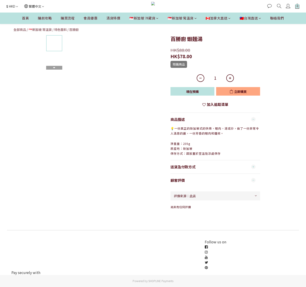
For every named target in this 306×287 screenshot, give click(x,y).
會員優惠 (90, 18)
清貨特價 (113, 18)
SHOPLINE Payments (160, 281)
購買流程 (68, 18)
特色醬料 (60, 29)
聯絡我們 (277, 18)
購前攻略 (45, 18)
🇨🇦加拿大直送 (216, 18)
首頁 (25, 18)
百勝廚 (74, 29)
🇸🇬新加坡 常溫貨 (181, 18)
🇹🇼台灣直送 (249, 18)
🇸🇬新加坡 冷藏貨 (142, 18)
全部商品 (19, 29)
